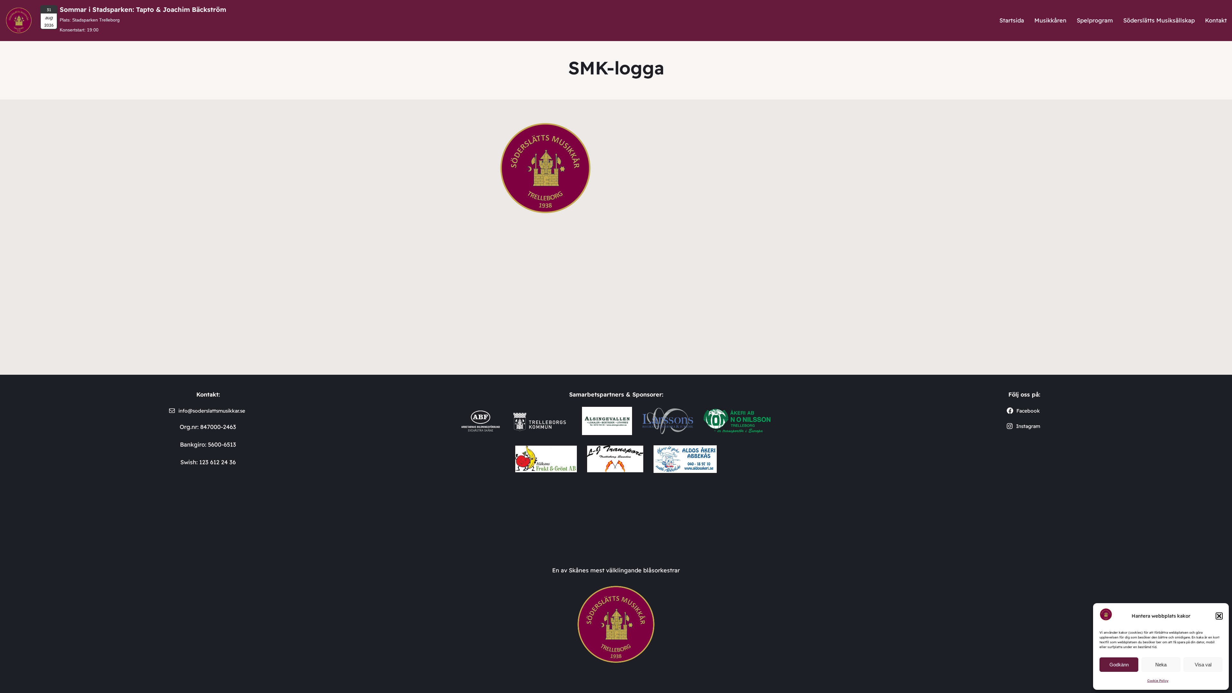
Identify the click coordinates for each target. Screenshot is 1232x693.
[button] (1219, 616)
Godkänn (1119, 664)
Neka (1161, 664)
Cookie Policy (1157, 681)
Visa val (1203, 664)
